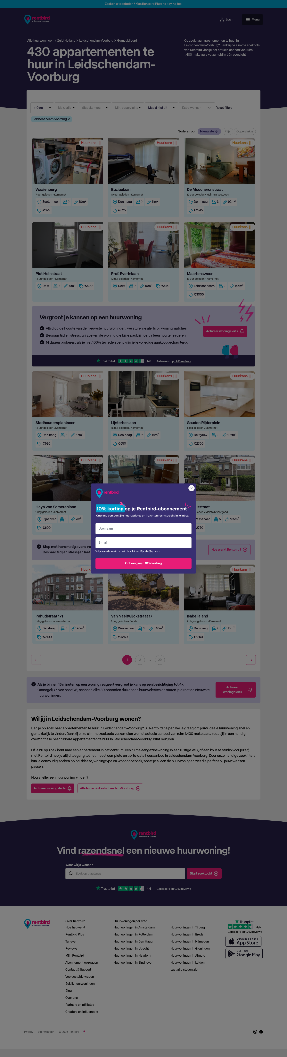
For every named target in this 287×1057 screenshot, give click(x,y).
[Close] (191, 488)
